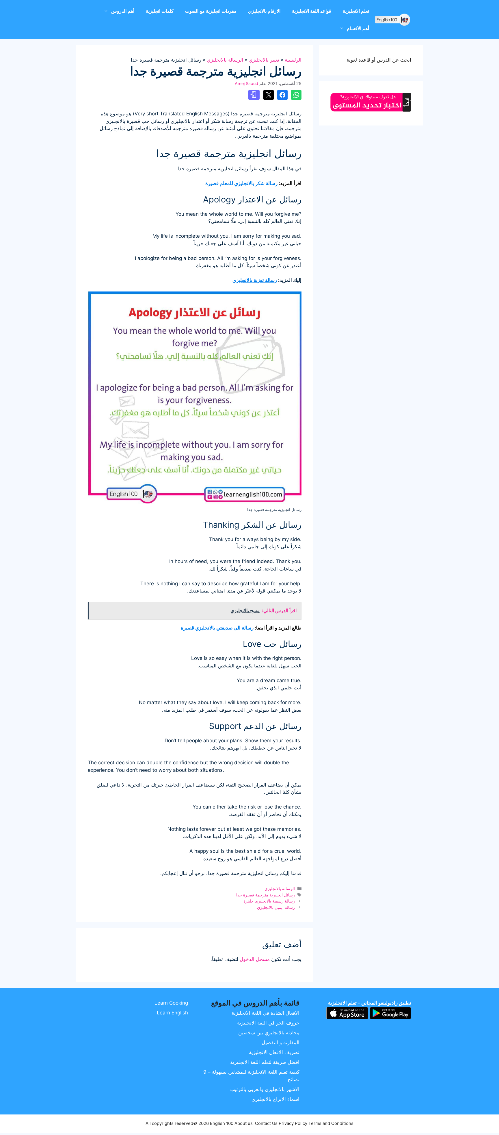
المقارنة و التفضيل (280, 1042)
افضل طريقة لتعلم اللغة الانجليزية (264, 1062)
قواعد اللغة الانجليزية (311, 11)
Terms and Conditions (330, 1123)
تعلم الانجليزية (356, 11)
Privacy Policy (293, 1123)
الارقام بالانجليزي (264, 11)
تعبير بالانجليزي (264, 60)
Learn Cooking (171, 1003)
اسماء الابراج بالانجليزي (275, 1099)
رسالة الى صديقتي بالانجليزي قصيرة (217, 628)
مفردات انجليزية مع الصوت (211, 11)
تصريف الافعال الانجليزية (274, 1052)
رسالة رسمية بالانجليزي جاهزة (269, 900)
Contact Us (266, 1123)
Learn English (172, 1013)
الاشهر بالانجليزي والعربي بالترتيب (264, 1089)
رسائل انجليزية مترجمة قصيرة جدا (265, 894)
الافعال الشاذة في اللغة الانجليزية (265, 1013)
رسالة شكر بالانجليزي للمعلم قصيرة (241, 183)
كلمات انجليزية (160, 11)
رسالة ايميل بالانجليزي (276, 907)
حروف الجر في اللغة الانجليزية (268, 1023)
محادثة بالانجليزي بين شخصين (268, 1033)
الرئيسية (293, 60)
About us (243, 1123)
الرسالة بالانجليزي (225, 60)
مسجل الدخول (255, 959)
